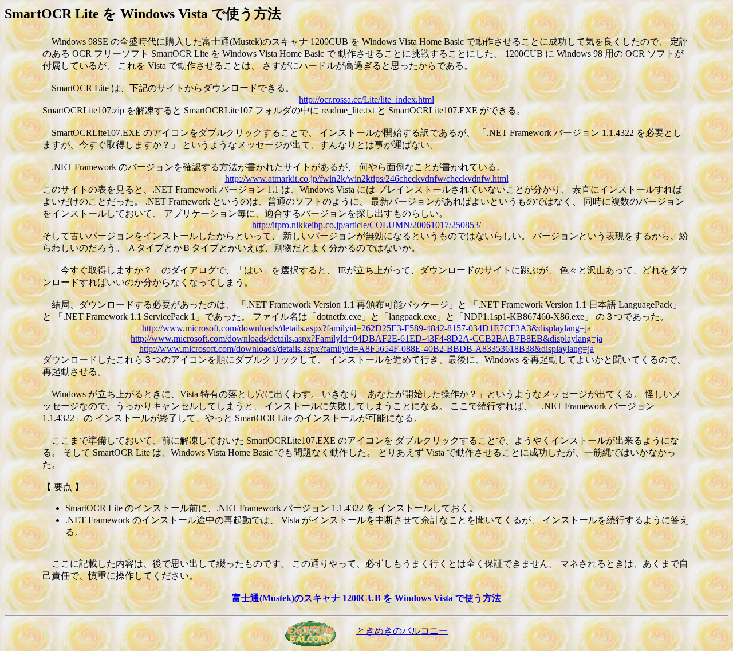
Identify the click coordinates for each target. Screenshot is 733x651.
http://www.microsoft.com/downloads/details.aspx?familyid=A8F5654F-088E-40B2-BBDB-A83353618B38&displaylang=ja (366, 349)
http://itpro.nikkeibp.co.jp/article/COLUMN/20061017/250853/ (366, 225)
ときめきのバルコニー (402, 631)
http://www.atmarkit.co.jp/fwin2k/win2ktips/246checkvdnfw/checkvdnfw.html (367, 178)
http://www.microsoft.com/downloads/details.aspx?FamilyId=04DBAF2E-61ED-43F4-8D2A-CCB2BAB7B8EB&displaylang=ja (366, 338)
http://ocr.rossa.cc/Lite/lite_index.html (366, 99)
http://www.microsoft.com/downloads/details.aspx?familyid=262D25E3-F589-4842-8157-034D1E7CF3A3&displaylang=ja (366, 328)
